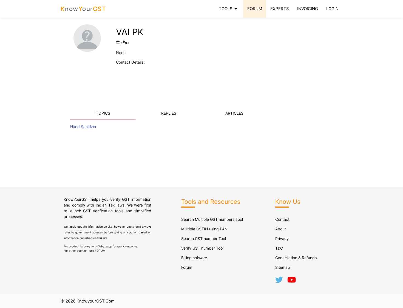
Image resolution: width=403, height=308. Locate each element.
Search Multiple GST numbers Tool (212, 219)
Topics (103, 113)
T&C (279, 248)
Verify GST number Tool (202, 248)
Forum (186, 267)
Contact (282, 219)
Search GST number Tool (203, 238)
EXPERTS (279, 8)
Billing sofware (194, 257)
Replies (168, 113)
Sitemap (282, 267)
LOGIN (332, 8)
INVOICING (307, 8)
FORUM (254, 8)
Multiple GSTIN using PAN (204, 229)
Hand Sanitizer (83, 126)
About (280, 229)
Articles (234, 113)
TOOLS (229, 8)
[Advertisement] (269, 62)
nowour (83, 8)
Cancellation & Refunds (296, 257)
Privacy (282, 238)
